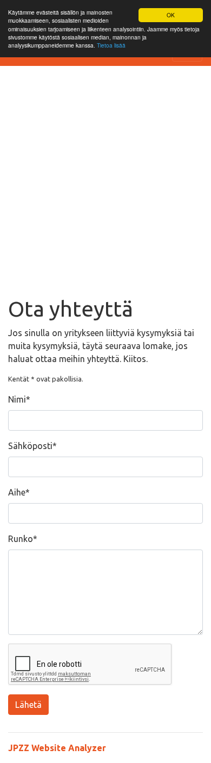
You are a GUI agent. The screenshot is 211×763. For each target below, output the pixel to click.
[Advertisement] (105, 185)
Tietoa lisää (111, 45)
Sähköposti (30, 446)
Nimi (17, 399)
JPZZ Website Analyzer (57, 748)
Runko (20, 539)
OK (171, 15)
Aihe (16, 492)
